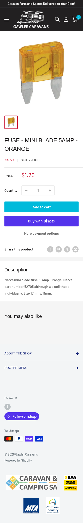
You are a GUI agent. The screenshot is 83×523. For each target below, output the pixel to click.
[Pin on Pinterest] (59, 249)
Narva (9, 160)
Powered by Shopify (18, 460)
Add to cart (42, 207)
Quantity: (11, 190)
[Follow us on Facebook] (7, 406)
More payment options (41, 233)
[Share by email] (75, 249)
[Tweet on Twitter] (67, 249)
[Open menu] (6, 19)
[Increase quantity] (49, 190)
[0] (75, 19)
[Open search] (57, 19)
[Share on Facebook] (50, 249)
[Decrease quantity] (26, 190)
